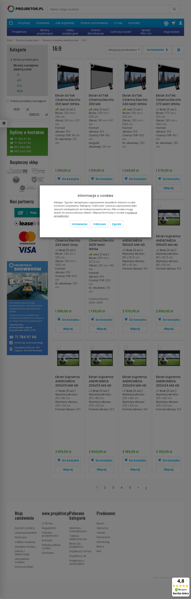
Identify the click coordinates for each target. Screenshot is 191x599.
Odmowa (99, 224)
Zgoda (116, 224)
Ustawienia (79, 224)
